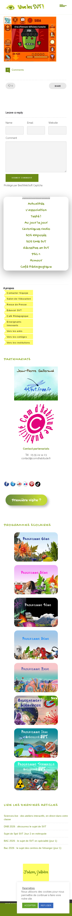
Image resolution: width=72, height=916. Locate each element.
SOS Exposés (36, 235)
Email (30, 122)
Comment (11, 138)
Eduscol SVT (14, 310)
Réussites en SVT (36, 248)
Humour (36, 260)
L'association (36, 210)
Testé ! (36, 216)
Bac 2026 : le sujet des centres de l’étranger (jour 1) (32, 848)
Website (53, 122)
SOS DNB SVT (36, 241)
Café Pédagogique (36, 267)
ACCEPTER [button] (30, 905)
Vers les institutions (18, 343)
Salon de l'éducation (19, 299)
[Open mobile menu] (63, 5)
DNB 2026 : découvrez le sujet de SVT (25, 826)
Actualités (36, 204)
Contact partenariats (36, 448)
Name (9, 122)
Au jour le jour (36, 223)
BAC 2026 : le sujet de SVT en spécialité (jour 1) (30, 840)
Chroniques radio (36, 229)
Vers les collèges (17, 337)
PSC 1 (36, 254)
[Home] (25, 10)
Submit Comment (22, 178)
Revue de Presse (17, 304)
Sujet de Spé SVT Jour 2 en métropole (25, 833)
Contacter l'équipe (17, 293)
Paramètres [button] (28, 888)
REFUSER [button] (46, 905)
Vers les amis (14, 331)
